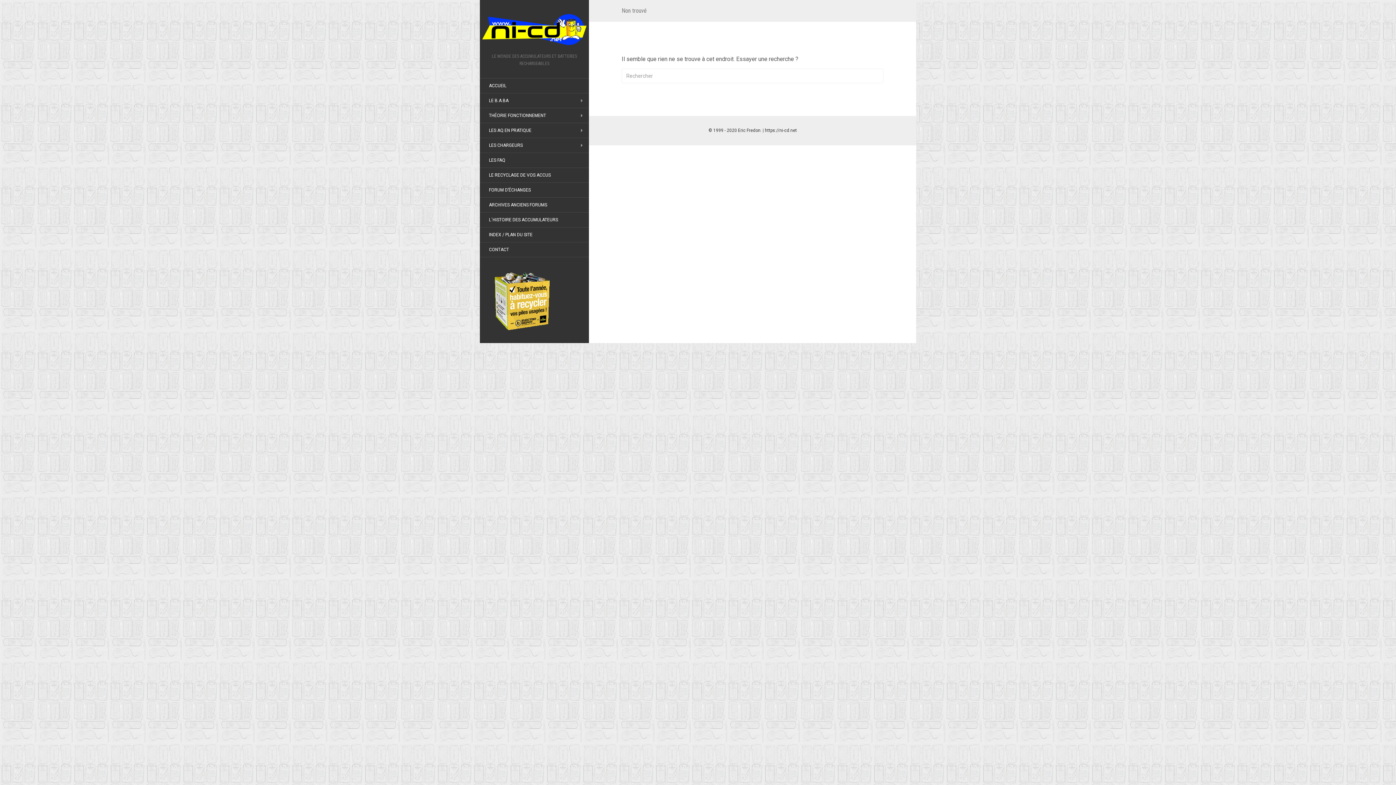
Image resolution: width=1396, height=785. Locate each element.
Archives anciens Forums (518, 205)
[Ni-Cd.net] (534, 29)
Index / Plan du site (511, 234)
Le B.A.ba (499, 100)
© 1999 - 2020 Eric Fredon (735, 130)
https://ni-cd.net (781, 130)
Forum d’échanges (510, 190)
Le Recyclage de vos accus (520, 175)
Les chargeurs (506, 145)
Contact (499, 249)
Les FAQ (497, 160)
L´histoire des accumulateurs (523, 219)
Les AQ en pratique (510, 130)
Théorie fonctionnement (517, 115)
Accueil (497, 85)
